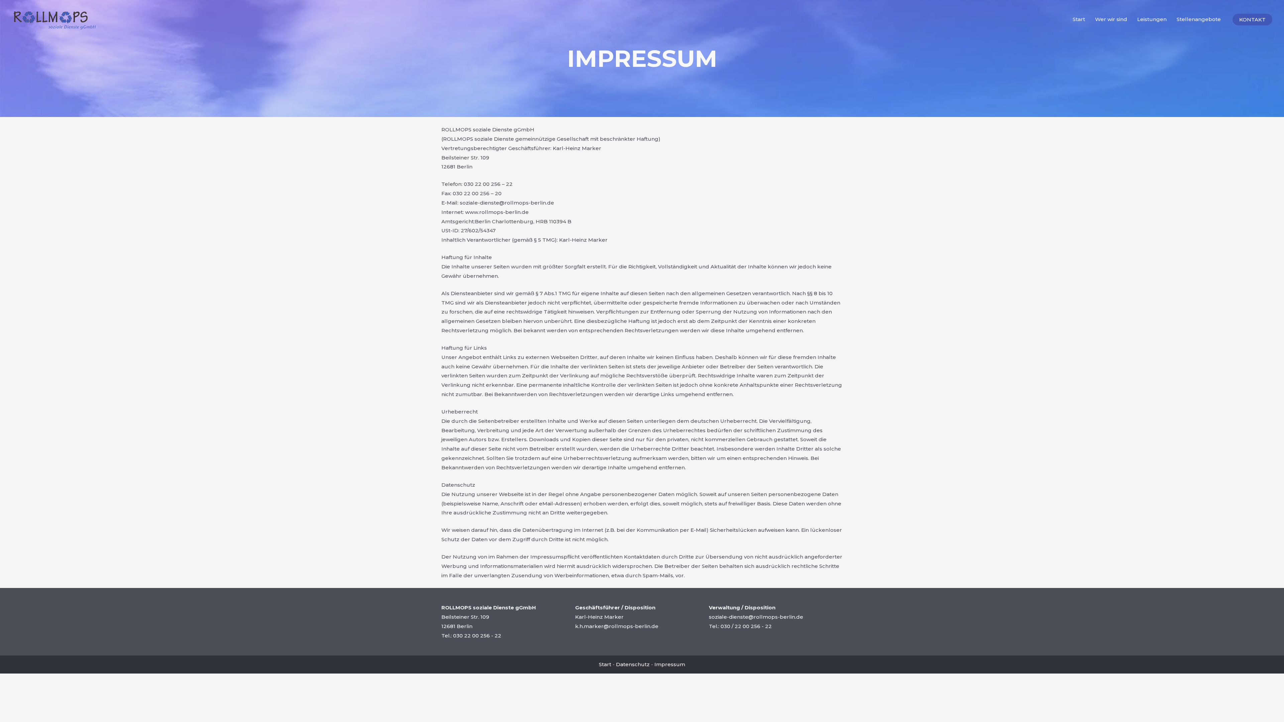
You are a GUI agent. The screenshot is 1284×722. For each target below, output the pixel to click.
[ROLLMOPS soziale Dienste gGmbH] (55, 19)
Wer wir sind (1111, 19)
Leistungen (1152, 19)
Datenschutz (633, 664)
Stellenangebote (1199, 19)
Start (1079, 19)
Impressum (669, 664)
